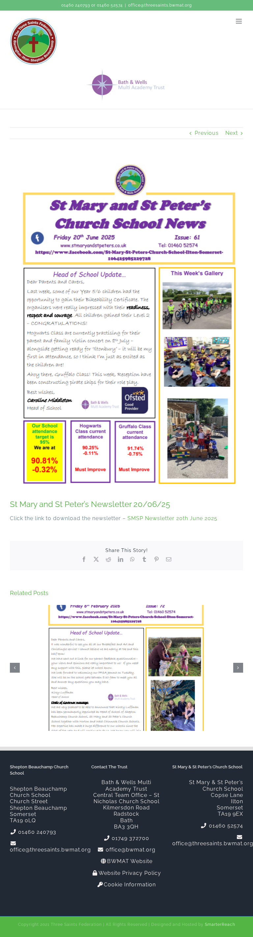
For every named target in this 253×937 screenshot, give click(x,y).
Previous (207, 133)
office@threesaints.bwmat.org (160, 5)
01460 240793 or (79, 5)
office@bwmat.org (129, 850)
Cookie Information (130, 884)
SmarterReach (220, 924)
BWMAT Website (130, 861)
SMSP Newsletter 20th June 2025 (172, 518)
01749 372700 (129, 838)
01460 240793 (36, 832)
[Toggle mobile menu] (239, 21)
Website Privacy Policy (129, 873)
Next (231, 133)
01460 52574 (110, 5)
